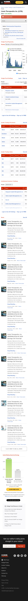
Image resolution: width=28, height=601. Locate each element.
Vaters (3, 141)
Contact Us (4, 573)
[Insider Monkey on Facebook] (15, 555)
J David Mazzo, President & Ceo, (11, 30)
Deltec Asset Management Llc (13, 204)
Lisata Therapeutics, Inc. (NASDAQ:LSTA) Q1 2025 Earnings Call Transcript (15, 267)
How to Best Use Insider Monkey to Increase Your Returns (13, 510)
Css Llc (7, 200)
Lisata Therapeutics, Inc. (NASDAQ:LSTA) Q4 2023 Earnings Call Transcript (15, 384)
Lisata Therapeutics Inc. (18, 7)
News (20, 238)
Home (2, 7)
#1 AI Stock (19, 2)
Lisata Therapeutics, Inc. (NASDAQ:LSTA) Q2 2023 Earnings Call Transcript (15, 428)
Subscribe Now (14, 489)
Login (19, 78)
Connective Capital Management (14, 103)
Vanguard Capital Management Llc (14, 192)
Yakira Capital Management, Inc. (14, 196)
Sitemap (3, 576)
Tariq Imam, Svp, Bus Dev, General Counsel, (14, 35)
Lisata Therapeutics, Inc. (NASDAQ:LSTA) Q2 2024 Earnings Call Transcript (15, 336)
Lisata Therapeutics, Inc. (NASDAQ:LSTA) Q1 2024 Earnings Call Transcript (15, 359)
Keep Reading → (11, 236)
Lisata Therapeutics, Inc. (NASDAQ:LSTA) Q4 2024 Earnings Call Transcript (15, 290)
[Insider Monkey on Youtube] (22, 555)
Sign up (25, 78)
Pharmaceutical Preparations (13, 26)
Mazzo (3, 137)
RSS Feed (6, 560)
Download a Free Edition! (11, 516)
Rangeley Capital (10, 90)
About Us (3, 568)
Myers (3, 129)
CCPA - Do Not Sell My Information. (10, 588)
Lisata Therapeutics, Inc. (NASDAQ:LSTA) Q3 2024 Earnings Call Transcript (15, 314)
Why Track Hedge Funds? (11, 514)
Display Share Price (22, 73)
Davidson (4, 133)
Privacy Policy (4, 580)
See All (25, 122)
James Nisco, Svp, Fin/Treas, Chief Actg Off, (14, 32)
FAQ (2, 585)
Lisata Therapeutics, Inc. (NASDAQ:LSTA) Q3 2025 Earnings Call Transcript (15, 223)
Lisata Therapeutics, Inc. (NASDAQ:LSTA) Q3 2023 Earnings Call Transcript (15, 404)
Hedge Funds (5, 562)
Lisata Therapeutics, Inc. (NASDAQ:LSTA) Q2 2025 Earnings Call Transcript (15, 246)
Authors (3, 570)
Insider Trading (8, 7)
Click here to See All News (14, 449)
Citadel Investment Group (12, 97)
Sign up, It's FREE (21, 115)
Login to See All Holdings (8, 115)
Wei (3, 159)
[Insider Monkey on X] (19, 555)
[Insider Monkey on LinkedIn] (25, 555)
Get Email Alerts (8, 17)
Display (3, 44)
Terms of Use (4, 583)
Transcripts (10, 239)
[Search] (25, 2)
